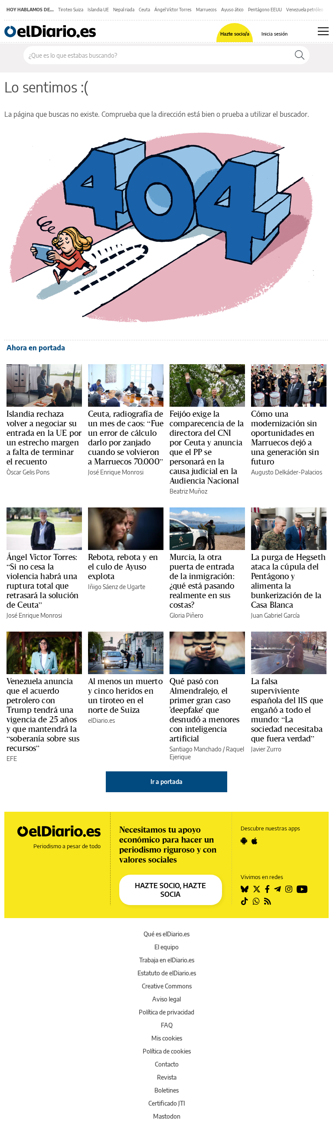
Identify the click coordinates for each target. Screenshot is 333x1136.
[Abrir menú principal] (323, 31)
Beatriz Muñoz (188, 491)
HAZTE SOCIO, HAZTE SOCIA (170, 890)
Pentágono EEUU (265, 9)
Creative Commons (167, 986)
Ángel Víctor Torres (173, 9)
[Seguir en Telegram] (277, 889)
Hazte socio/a (234, 33)
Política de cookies (167, 1051)
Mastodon (166, 1116)
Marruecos (206, 9)
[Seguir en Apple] (254, 841)
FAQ (167, 1025)
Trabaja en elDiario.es (166, 960)
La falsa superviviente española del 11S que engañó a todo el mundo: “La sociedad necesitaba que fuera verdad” (287, 710)
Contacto (167, 1064)
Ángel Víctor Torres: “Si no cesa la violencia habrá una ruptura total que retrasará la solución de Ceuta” (42, 581)
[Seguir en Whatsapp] (256, 901)
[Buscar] (300, 55)
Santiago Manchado (196, 749)
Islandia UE (98, 9)
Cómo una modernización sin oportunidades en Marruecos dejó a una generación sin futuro (285, 437)
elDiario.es (101, 720)
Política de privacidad (166, 1012)
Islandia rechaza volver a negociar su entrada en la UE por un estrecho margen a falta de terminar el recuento (44, 437)
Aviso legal (166, 999)
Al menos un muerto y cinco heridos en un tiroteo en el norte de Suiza (125, 695)
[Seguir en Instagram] (288, 889)
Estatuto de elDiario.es (166, 973)
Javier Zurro (266, 749)
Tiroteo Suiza (70, 9)
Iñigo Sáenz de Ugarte (116, 586)
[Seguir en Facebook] (267, 889)
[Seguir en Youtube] (302, 889)
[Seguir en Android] (244, 841)
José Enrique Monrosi (116, 472)
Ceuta (144, 9)
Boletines (166, 1090)
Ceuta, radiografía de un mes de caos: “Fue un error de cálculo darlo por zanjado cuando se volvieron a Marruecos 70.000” (125, 437)
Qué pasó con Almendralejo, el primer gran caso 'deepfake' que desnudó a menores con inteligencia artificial (205, 710)
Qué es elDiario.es (166, 934)
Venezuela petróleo (304, 9)
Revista (166, 1077)
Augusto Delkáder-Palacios (286, 472)
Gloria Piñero (186, 615)
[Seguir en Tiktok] (244, 901)
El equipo (166, 947)
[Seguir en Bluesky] (244, 889)
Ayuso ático (232, 9)
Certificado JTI (166, 1103)
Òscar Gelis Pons (28, 472)
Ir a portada (166, 781)
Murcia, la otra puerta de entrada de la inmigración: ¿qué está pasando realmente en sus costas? (202, 581)
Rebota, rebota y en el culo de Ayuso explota (123, 566)
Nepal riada (123, 9)
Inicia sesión (274, 33)
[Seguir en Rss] (267, 901)
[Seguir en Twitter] (257, 889)
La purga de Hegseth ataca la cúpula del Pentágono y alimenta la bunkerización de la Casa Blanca (288, 581)
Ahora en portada (36, 347)
